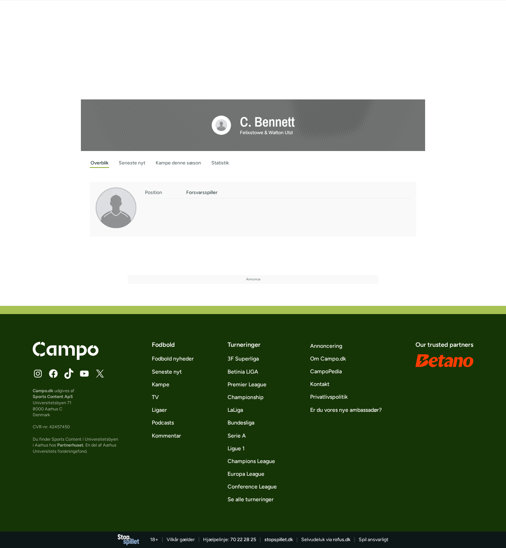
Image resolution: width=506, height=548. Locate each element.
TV (155, 397)
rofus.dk (341, 539)
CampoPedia (326, 371)
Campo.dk (43, 390)
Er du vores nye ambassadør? (346, 410)
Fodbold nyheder (173, 358)
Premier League (247, 384)
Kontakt (319, 384)
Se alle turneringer (251, 499)
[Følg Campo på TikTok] (69, 373)
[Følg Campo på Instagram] (38, 373)
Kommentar (166, 435)
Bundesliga (241, 422)
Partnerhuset (70, 445)
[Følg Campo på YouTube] (84, 373)
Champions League (251, 461)
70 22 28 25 (243, 539)
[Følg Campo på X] (100, 373)
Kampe (160, 384)
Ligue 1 (236, 448)
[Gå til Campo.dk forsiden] (65, 358)
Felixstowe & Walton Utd (266, 133)
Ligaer (159, 410)
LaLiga (235, 410)
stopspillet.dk (278, 539)
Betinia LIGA (243, 371)
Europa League (246, 474)
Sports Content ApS (53, 396)
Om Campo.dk (328, 358)
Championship (246, 397)
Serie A (237, 435)
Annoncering (326, 346)
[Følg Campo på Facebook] (53, 373)
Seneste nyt (167, 371)
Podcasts (163, 422)
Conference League (252, 486)
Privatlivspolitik (329, 397)
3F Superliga (243, 358)
